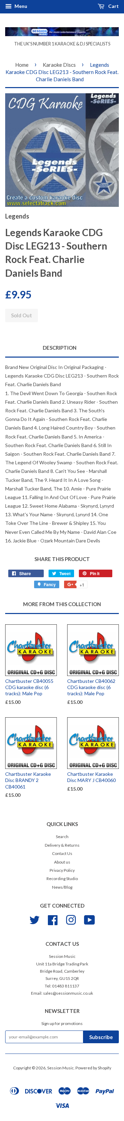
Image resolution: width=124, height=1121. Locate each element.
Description (59, 348)
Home (22, 65)
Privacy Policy (62, 870)
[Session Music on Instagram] (71, 919)
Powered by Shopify (93, 1067)
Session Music (60, 1067)
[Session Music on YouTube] (89, 919)
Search (62, 836)
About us (62, 862)
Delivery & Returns (62, 845)
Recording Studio (62, 878)
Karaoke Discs (59, 65)
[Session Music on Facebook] (53, 919)
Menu (20, 6)
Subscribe (101, 1037)
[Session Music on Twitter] (34, 919)
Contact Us (62, 853)
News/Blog (62, 887)
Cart (113, 6)
